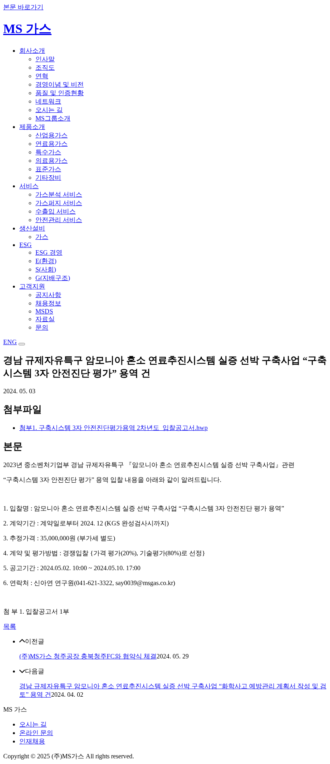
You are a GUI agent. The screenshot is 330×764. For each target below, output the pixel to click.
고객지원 (32, 286)
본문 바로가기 (23, 7)
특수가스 (48, 152)
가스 (41, 236)
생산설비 (32, 228)
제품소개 (32, 126)
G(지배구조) (52, 277)
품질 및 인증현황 (59, 92)
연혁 (41, 76)
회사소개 (32, 50)
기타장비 (48, 177)
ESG (25, 244)
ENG (10, 341)
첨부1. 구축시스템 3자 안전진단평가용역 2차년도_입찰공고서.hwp (113, 427)
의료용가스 (51, 160)
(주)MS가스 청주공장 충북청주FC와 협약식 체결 (88, 656)
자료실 (45, 319)
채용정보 (48, 303)
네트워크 (48, 101)
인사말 (45, 59)
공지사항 (48, 294)
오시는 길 (49, 109)
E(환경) (45, 260)
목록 (9, 626)
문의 (41, 327)
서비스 (29, 186)
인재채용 (32, 741)
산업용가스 (51, 135)
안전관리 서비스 (58, 219)
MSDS (44, 311)
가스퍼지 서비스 (58, 202)
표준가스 (48, 169)
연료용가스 (51, 143)
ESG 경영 (48, 252)
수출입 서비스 (55, 211)
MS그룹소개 (52, 118)
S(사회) (45, 269)
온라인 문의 (36, 732)
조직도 (45, 67)
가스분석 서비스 (58, 194)
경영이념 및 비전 (59, 84)
